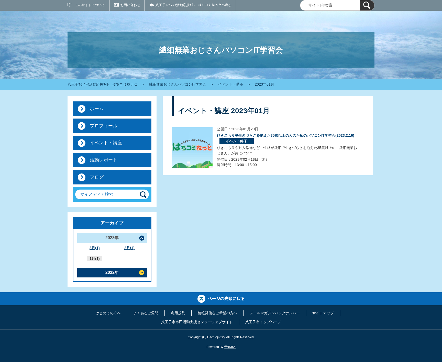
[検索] (367, 5)
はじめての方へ (108, 313)
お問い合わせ (130, 5)
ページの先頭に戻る (226, 298)
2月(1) (129, 248)
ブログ (97, 177)
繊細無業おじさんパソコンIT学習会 (177, 84)
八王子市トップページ (263, 322)
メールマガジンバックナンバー (275, 313)
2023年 (112, 238)
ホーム (97, 108)
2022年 (112, 272)
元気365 (230, 347)
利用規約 (178, 313)
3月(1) (95, 248)
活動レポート (103, 159)
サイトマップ (323, 313)
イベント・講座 (230, 84)
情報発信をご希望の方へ (217, 313)
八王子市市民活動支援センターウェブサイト (197, 322)
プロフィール (103, 125)
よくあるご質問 (145, 313)
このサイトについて (90, 5)
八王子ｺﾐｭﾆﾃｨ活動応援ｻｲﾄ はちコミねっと (102, 84)
